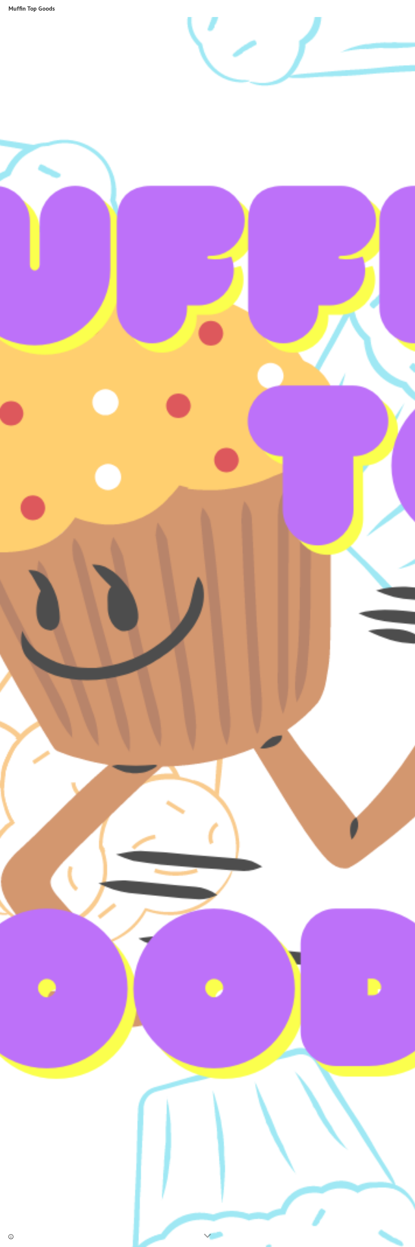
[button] (207, 1236)
